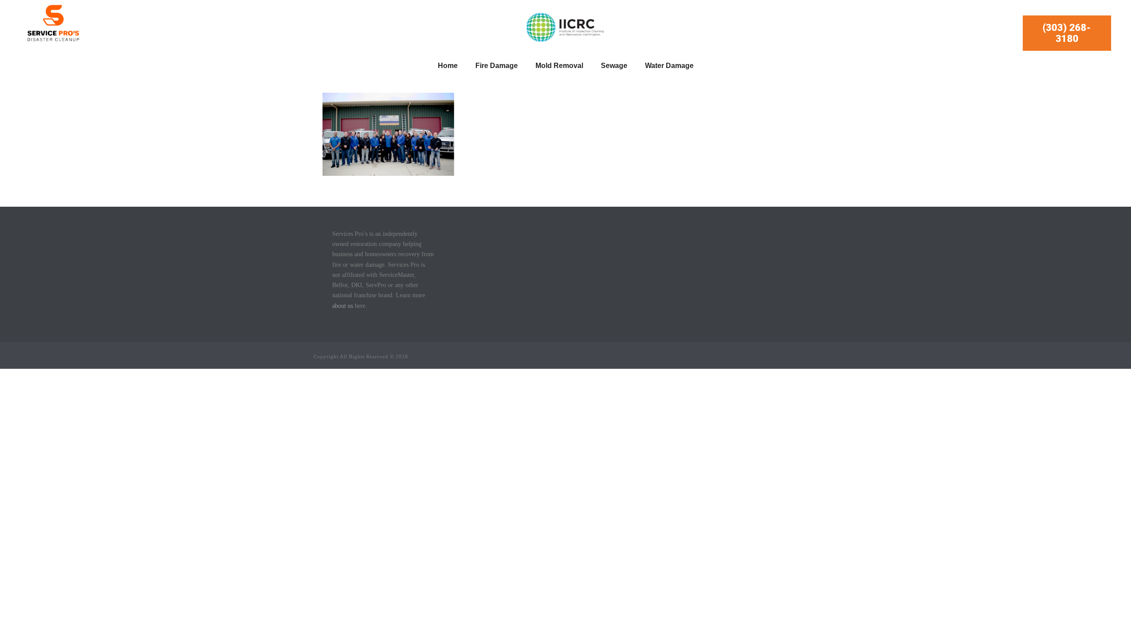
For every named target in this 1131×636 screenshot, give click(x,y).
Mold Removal (559, 65)
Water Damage (669, 65)
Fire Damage (496, 65)
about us (342, 306)
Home (448, 65)
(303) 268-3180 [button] (1067, 33)
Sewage (614, 65)
